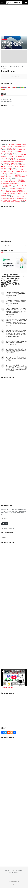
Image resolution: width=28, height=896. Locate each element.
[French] (7, 87)
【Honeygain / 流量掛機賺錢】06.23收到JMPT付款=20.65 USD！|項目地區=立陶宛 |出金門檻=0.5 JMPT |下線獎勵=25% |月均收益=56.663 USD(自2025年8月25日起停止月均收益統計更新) (16, 322)
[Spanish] (23, 87)
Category (7, 66)
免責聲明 (12, 870)
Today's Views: (4, 98)
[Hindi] (11, 87)
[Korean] (16, 87)
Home (2, 66)
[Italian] (13, 87)
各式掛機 (17, 66)
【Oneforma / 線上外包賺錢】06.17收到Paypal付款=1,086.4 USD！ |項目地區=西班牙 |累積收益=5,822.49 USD (16, 294)
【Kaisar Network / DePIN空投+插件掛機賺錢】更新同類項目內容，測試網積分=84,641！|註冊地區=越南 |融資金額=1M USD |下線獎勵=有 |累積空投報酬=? (12, 43)
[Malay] (20, 87)
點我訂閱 (5, 523)
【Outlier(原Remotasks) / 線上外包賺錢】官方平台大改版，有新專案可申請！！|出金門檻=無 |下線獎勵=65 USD (16, 358)
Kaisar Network (4, 68)
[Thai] (25, 87)
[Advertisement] (14, 20)
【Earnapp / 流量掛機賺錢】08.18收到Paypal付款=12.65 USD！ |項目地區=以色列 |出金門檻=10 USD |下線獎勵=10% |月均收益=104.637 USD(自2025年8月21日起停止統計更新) (10, 280)
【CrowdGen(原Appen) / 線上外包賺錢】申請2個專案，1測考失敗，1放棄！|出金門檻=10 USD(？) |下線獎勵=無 (16, 342)
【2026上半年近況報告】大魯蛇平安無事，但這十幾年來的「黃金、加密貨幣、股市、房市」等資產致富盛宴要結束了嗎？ (16, 350)
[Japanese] (14, 87)
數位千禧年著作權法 (13, 872)
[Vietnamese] (4, 89)
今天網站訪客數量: (5, 99)
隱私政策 (7, 870)
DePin (22, 66)
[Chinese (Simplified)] (2, 87)
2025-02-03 (5, 47)
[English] (5, 87)
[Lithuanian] (18, 87)
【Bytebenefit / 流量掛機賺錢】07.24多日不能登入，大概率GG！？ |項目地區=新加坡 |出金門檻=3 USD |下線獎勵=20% (14, 146)
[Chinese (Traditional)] (4, 87)
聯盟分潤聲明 (19, 870)
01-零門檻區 (5, 39)
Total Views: (4, 101)
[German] (9, 87)
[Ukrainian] (2, 89)
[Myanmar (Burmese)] (22, 87)
